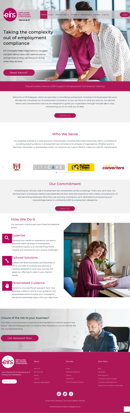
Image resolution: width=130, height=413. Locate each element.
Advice (45, 86)
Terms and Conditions (71, 401)
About (51, 15)
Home (43, 15)
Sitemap (82, 401)
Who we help (61, 15)
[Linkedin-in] (59, 394)
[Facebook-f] (71, 394)
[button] (3, 167)
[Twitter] (65, 394)
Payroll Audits (33, 86)
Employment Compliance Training (86, 86)
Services (73, 15)
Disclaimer (58, 401)
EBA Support (58, 86)
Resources (85, 15)
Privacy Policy (49, 401)
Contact (97, 15)
